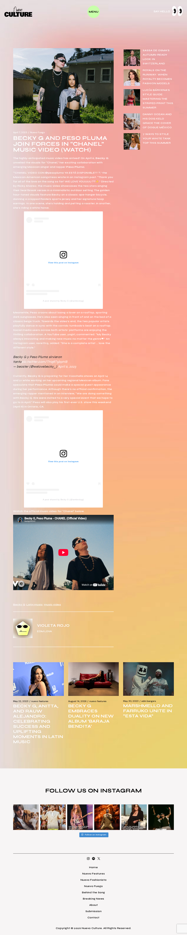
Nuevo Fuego (37, 132)
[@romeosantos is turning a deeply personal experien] (107, 817)
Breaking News (93, 898)
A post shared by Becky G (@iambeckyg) (63, 301)
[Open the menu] (93, 12)
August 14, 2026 (77, 701)
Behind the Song (93, 892)
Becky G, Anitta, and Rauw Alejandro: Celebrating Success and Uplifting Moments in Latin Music (38, 723)
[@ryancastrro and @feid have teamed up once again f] (161, 817)
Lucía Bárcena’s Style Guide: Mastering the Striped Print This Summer (158, 98)
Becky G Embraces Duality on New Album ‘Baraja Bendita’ (91, 716)
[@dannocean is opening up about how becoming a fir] (26, 817)
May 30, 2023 (130, 701)
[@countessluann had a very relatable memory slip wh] (134, 817)
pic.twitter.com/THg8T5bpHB (44, 362)
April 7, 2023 (20, 132)
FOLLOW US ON (72, 790)
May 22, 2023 (20, 701)
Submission (93, 911)
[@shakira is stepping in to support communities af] (80, 817)
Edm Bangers (148, 701)
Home (93, 867)
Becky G (19, 604)
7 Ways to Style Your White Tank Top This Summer (157, 138)
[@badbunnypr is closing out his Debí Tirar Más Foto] (53, 817)
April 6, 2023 (67, 367)
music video (52, 604)
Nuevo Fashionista (93, 879)
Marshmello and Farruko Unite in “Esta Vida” (148, 711)
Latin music (34, 604)
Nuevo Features (39, 701)
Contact (93, 917)
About (93, 905)
